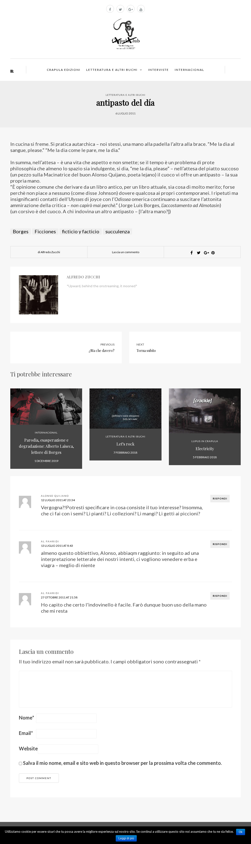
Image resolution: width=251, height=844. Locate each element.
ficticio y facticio (80, 231)
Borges (20, 231)
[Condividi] (192, 253)
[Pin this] (213, 253)
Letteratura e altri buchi (112, 70)
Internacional (189, 70)
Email (26, 733)
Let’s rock (125, 444)
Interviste (158, 70)
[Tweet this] (199, 253)
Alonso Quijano (55, 495)
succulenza (117, 231)
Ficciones (45, 231)
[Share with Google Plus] (206, 253)
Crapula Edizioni (63, 70)
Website (28, 748)
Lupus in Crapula (204, 441)
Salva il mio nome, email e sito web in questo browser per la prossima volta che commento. (122, 763)
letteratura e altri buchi (125, 94)
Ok (240, 832)
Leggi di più (126, 838)
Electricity (205, 448)
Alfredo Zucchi (83, 277)
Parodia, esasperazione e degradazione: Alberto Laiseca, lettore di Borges (46, 446)
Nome (26, 717)
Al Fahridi (50, 541)
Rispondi (220, 498)
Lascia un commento (125, 252)
